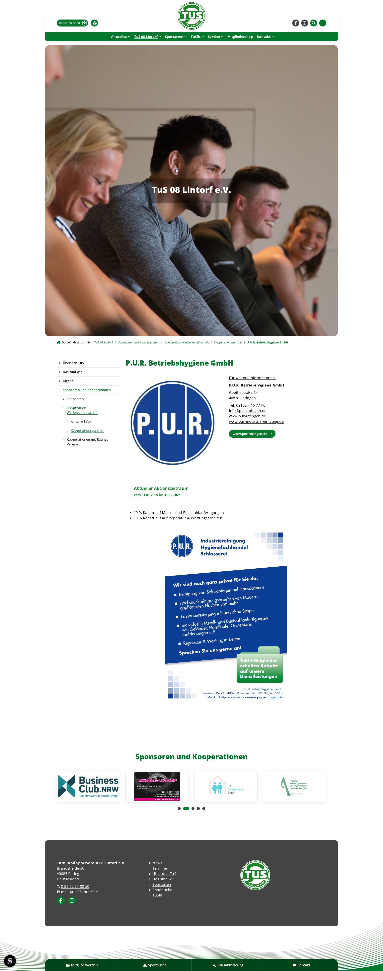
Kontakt (263, 36)
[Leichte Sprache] (95, 23)
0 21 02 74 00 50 (75, 886)
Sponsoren (75, 399)
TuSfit (195, 36)
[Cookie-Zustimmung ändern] (10, 961)
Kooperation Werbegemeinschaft (187, 342)
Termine (159, 868)
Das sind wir (72, 372)
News (157, 862)
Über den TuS (73, 363)
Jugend (68, 381)
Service (214, 36)
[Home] (191, 16)
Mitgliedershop (240, 36)
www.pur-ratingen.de (247, 416)
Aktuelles (119, 36)
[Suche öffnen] (313, 23)
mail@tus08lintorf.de (79, 891)
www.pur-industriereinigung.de (256, 421)
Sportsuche (162, 889)
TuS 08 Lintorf (146, 36)
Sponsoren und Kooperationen (138, 342)
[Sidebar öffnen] (322, 23)
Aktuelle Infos (81, 421)
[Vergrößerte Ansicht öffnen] (226, 615)
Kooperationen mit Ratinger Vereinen (88, 441)
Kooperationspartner (228, 342)
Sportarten (174, 36)
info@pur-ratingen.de (248, 410)
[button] (179, 808)
